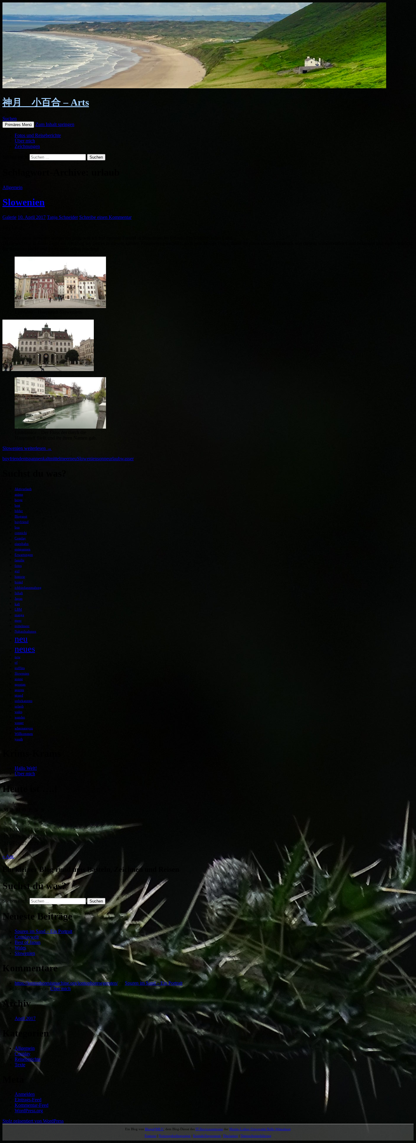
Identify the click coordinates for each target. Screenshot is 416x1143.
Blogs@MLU (154, 1129)
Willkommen (24, 733)
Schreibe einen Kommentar (105, 217)
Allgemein (12, 187)
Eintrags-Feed (28, 1099)
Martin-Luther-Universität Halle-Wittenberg (260, 1129)
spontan (20, 684)
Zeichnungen (27, 146)
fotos (18, 565)
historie (20, 576)
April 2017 (25, 1018)
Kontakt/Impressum (207, 1136)
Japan (19, 598)
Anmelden (25, 1094)
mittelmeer (60, 458)
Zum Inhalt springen (54, 124)
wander (20, 717)
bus (17, 527)
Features (150, 1136)
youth (19, 739)
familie (19, 560)
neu (73, 458)
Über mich (25, 140)
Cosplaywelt (27, 936)
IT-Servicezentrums (209, 1129)
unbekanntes (23, 701)
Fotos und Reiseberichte (38, 135)
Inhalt (19, 593)
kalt (46, 458)
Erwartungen (24, 554)
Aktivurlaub (23, 489)
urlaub (114, 458)
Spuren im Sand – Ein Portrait (43, 931)
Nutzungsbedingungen (175, 1136)
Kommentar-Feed (31, 1105)
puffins (20, 668)
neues (25, 649)
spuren (19, 690)
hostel (19, 582)
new (17, 657)
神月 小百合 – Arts (45, 102)
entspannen (32, 458)
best (17, 505)
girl (17, 571)
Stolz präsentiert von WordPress (33, 1121)
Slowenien (23, 202)
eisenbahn (22, 543)
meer (18, 620)
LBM (18, 609)
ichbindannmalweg (28, 587)
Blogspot (21, 516)
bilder (19, 511)
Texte (20, 1064)
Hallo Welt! (26, 768)
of (16, 662)
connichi (21, 533)
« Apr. (8, 856)
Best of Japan (28, 942)
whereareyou (24, 728)
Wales (20, 947)
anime (19, 494)
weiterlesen (27, 448)
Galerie (9, 217)
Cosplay (20, 538)
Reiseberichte (28, 1059)
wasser (127, 458)
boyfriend (11, 458)
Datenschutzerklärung (256, 1136)
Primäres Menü (18, 124)
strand (19, 695)
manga (19, 615)
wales (18, 711)
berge (19, 500)
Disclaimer (230, 1136)
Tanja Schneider (62, 217)
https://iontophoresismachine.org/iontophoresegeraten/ (66, 983)
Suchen (9, 118)
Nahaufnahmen (25, 631)
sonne (102, 458)
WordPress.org (29, 1110)
